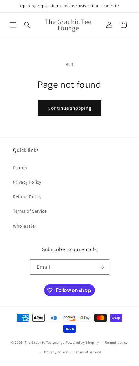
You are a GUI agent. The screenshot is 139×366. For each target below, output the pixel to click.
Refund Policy (27, 196)
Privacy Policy (27, 182)
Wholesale (24, 226)
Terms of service (87, 352)
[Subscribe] (102, 267)
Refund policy (116, 342)
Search (20, 167)
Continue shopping (69, 108)
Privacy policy (56, 352)
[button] (13, 25)
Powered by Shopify (82, 342)
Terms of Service (30, 211)
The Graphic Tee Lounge (45, 342)
